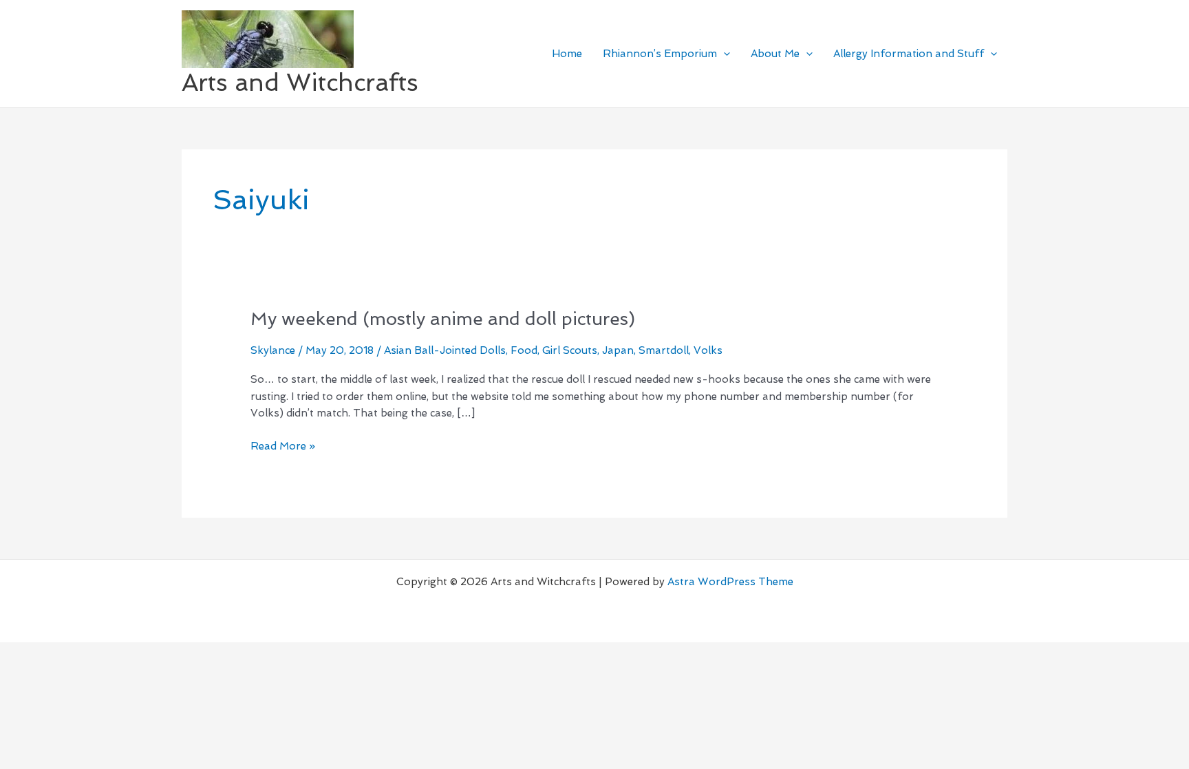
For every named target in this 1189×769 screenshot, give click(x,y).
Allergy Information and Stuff (908, 54)
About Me (775, 54)
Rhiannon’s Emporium (660, 54)
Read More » (282, 445)
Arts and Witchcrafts (300, 82)
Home (567, 54)
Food (524, 350)
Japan (618, 350)
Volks (708, 350)
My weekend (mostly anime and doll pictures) (442, 318)
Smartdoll (664, 350)
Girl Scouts (569, 350)
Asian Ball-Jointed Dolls (445, 350)
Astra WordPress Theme (730, 582)
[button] (723, 54)
